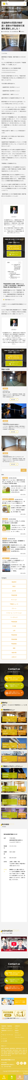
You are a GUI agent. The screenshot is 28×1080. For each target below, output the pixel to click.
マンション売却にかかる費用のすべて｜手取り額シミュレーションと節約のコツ (13, 502)
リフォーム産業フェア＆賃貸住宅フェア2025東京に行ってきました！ (13, 561)
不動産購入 (14, 644)
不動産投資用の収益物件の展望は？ (15, 275)
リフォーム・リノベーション (14, 613)
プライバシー (18, 1037)
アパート (14, 608)
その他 (14, 626)
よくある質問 (4, 1041)
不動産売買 (5, 519)
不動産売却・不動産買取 (6, 1026)
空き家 (14, 591)
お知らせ (14, 657)
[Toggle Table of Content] (19, 262)
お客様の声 (17, 1026)
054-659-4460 (12, 846)
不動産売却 (5, 478)
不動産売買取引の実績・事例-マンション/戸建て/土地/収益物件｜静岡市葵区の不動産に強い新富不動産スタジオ (17, 267)
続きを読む (13, 399)
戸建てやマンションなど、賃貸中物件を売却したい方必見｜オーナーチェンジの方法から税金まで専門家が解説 (13, 481)
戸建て (14, 586)
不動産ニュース (6, 558)
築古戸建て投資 (13, 273)
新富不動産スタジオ (9, 299)
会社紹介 (17, 1030)
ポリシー (22, 1037)
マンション (11, 499)
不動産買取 (14, 639)
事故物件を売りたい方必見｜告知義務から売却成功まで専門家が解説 (13, 541)
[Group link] (14, 247)
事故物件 (4, 538)
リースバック (14, 617)
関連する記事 (11, 271)
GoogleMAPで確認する (15, 842)
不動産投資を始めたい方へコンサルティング (15, 278)
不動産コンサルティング (6, 1028)
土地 (14, 630)
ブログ (16, 1028)
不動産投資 (14, 622)
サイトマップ (18, 1035)
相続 (14, 648)
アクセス (17, 1032)
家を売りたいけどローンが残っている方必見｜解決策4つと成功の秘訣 (13, 522)
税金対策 (14, 652)
